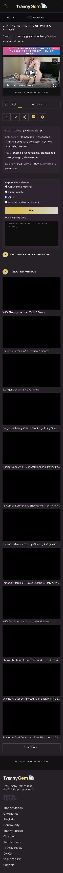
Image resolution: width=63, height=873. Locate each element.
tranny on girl (14, 157)
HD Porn (47, 141)
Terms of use (12, 842)
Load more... (31, 747)
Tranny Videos (13, 808)
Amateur (34, 141)
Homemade (27, 137)
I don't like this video (14, 104)
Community (11, 825)
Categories (35, 17)
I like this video (6, 104)
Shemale (11, 146)
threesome (31, 157)
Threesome (43, 137)
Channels (9, 836)
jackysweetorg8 (33, 130)
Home (10, 17)
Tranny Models (13, 830)
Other (11, 197)
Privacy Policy (12, 847)
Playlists (9, 819)
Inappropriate (16, 192)
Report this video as (17, 182)
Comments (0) (33, 117)
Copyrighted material (20, 186)
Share (25, 117)
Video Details (16, 117)
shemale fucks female (26, 152)
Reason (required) (15, 217)
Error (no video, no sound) (23, 202)
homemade (48, 152)
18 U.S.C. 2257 (12, 859)
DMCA (7, 853)
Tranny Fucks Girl (16, 141)
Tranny (22, 146)
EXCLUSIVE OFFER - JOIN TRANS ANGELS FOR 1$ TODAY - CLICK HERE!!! (31, 51)
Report (42, 117)
